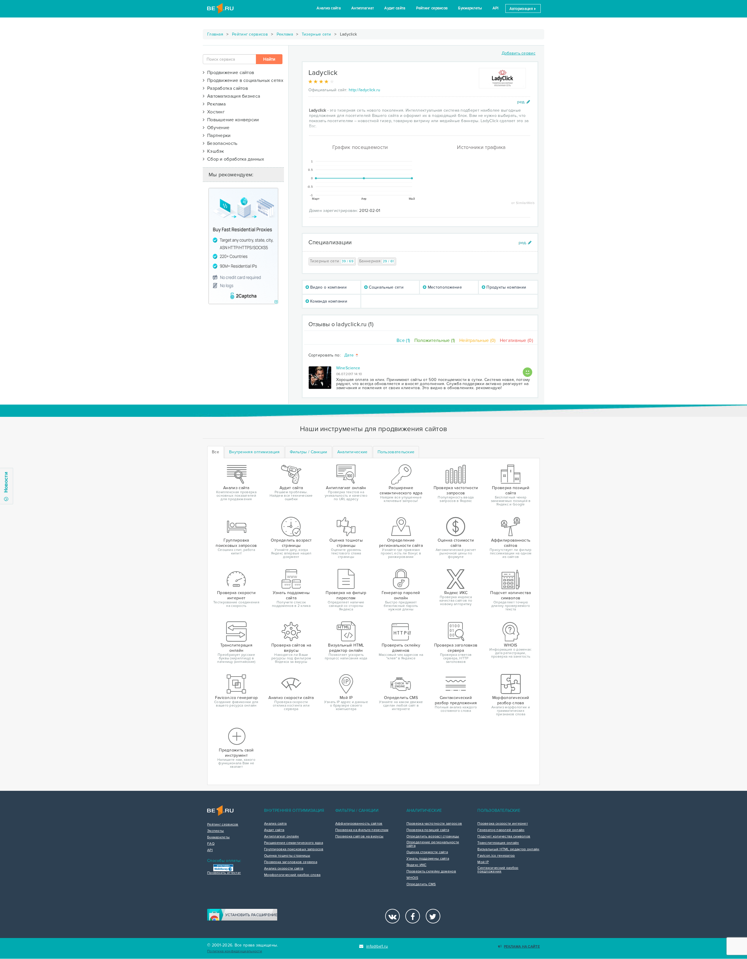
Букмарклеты (470, 8)
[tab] (254, 452)
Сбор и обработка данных (234, 159)
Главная (215, 34)
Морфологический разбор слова (292, 875)
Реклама (285, 34)
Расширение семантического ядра (293, 843)
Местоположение (444, 287)
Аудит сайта (394, 8)
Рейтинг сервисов (432, 8)
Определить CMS (421, 884)
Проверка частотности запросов (434, 823)
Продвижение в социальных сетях (244, 80)
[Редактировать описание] (523, 102)
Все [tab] (215, 451)
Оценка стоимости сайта (427, 852)
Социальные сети (386, 287)
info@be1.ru (377, 946)
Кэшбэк (214, 151)
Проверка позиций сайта (427, 830)
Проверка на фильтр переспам (361, 830)
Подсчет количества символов (503, 836)
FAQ (210, 844)
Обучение (217, 128)
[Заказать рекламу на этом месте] (276, 302)
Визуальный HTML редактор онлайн (508, 849)
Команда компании (328, 301)
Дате (349, 355)
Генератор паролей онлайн (500, 830)
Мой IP (483, 862)
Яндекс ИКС (416, 865)
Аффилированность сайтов (359, 823)
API (496, 8)
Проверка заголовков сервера (290, 862)
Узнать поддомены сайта (427, 858)
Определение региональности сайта (432, 844)
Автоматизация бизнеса (232, 96)
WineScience (348, 368)
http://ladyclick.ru (365, 89)
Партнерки (218, 135)
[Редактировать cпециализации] (525, 242)
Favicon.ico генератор (496, 856)
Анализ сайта (329, 8)
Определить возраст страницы (432, 836)
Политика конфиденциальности (234, 951)
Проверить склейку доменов (431, 871)
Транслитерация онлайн (498, 843)
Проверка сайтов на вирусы (359, 836)
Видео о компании (328, 287)
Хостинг (215, 112)
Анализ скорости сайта (283, 868)
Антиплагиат (362, 8)
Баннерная (376, 261)
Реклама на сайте (522, 946)
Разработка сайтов (226, 88)
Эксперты (215, 831)
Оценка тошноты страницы (287, 856)
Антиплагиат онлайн (281, 836)
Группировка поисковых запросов (293, 849)
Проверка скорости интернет (502, 823)
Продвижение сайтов (229, 72)
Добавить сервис (519, 53)
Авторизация (521, 8)
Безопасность (221, 143)
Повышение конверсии (232, 120)
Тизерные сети (316, 34)
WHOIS (412, 878)
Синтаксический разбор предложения (497, 869)
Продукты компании (505, 287)
